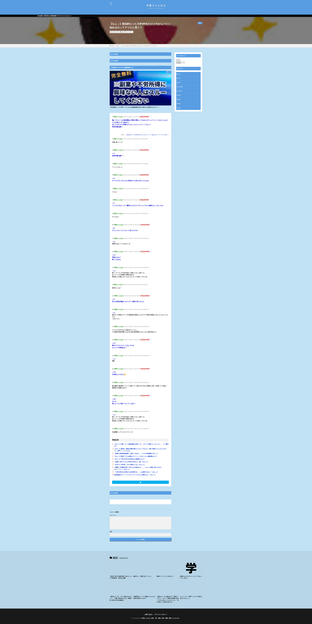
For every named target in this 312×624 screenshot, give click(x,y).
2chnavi (178, 59)
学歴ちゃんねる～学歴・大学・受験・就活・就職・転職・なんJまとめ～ (161, 618)
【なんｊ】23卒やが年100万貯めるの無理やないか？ (129, 459)
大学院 (180, 91)
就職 (179, 103)
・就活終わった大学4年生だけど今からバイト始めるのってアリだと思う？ (147, 134)
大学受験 (180, 86)
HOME (112, 45)
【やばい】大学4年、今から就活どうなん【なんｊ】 (129, 464)
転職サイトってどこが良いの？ (165, 576)
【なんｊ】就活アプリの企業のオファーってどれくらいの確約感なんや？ (135, 456)
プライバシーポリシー (160, 614)
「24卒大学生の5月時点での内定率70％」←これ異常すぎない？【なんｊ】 (136, 472)
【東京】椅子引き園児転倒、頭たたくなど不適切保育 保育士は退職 (121, 577)
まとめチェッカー (180, 62)
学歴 (179, 95)
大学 (179, 82)
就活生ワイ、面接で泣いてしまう (142, 576)
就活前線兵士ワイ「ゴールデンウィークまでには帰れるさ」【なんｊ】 (135, 474)
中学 (179, 78)
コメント (113, 515)
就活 (122, 32)
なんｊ (169, 71)
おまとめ (178, 60)
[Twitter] (140, 482)
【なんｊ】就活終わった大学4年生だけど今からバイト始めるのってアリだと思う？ (139, 45)
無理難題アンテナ (180, 63)
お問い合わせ (149, 614)
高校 (179, 108)
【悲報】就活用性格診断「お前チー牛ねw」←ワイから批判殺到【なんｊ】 (136, 453)
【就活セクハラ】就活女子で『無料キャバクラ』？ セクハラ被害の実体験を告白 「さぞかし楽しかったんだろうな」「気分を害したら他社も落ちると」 (168, 599)
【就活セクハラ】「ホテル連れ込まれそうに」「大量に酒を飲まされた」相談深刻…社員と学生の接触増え (121, 598)
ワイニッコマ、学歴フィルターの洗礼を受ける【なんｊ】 (191, 597)
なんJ (127, 32)
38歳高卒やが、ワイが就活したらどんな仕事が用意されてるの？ (144, 597)
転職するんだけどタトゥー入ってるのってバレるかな (191, 577)
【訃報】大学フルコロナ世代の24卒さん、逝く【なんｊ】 (131, 461)
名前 (111, 531)
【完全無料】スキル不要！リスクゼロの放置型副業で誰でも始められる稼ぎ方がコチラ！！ (135, 107)
